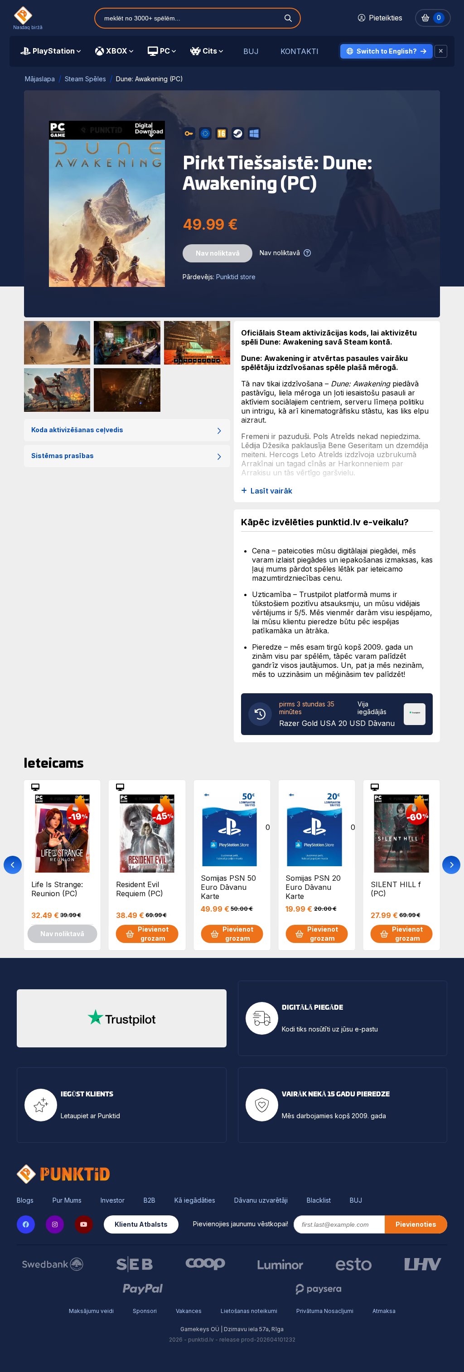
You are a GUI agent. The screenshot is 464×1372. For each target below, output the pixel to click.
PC (165, 50)
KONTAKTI (299, 51)
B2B (149, 1200)
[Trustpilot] (414, 713)
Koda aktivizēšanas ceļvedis (77, 430)
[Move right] (451, 865)
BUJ (251, 51)
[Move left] (13, 865)
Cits (210, 50)
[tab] (50, 51)
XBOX (116, 50)
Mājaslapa (40, 79)
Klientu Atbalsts (141, 1224)
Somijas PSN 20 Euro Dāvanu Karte (313, 887)
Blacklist (319, 1200)
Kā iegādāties (194, 1200)
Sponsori (145, 1311)
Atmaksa (384, 1311)
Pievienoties (416, 1224)
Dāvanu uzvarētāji (261, 1200)
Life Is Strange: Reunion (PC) (57, 889)
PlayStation (54, 50)
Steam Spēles (85, 79)
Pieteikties (385, 17)
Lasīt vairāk (271, 491)
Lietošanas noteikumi (249, 1311)
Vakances (189, 1311)
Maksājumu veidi (91, 1311)
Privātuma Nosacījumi (324, 1311)
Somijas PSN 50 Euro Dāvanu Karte (228, 887)
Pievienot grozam (153, 933)
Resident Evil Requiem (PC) (139, 889)
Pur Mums (67, 1200)
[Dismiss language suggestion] (441, 51)
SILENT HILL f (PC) (396, 889)
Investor (113, 1200)
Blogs (25, 1200)
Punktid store (236, 277)
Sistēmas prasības (62, 455)
